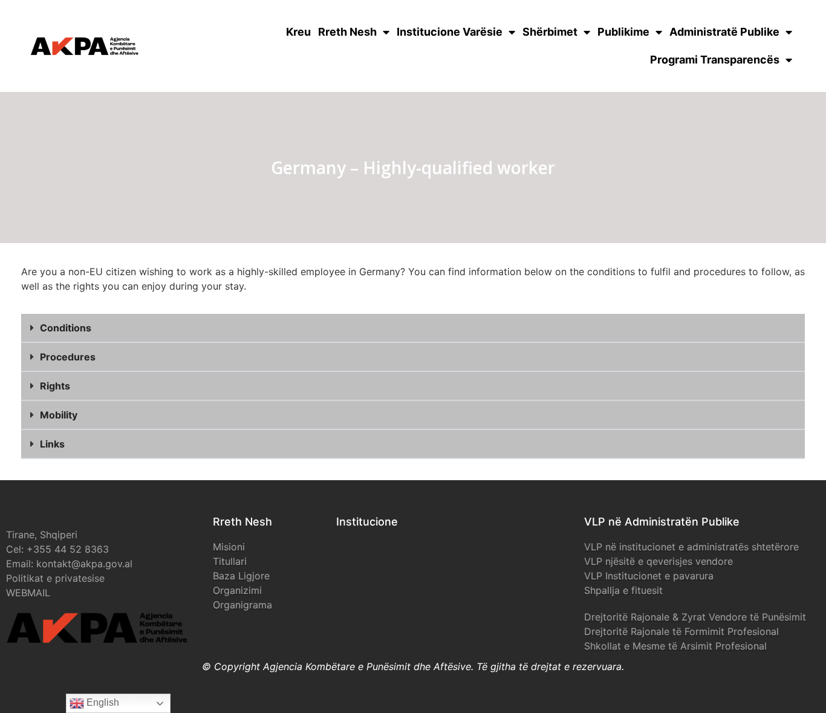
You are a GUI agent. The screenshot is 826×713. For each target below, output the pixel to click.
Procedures (68, 357)
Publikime (623, 31)
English (101, 702)
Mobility (58, 415)
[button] (413, 328)
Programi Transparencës (714, 59)
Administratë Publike (724, 31)
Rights (55, 386)
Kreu (298, 31)
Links (52, 444)
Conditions (65, 328)
